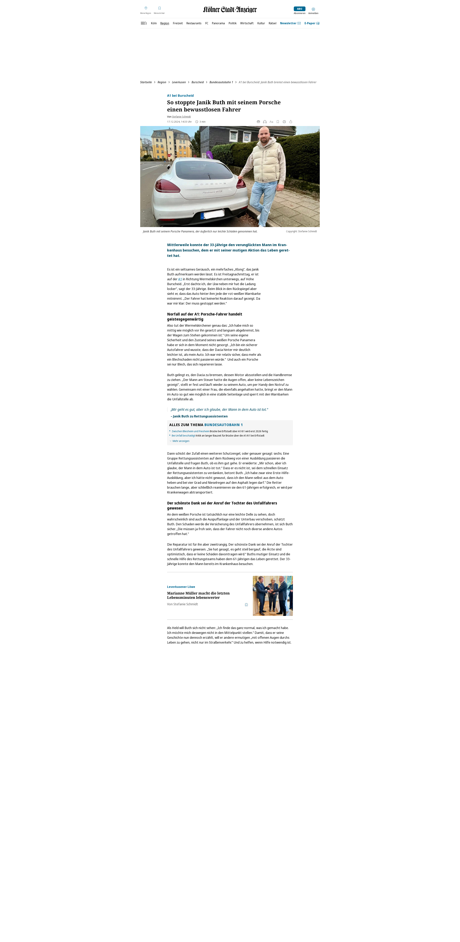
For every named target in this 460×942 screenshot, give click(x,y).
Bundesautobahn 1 (221, 82)
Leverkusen (179, 82)
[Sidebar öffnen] (143, 23)
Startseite (146, 82)
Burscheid (198, 82)
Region (162, 82)
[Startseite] (230, 9)
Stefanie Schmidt (181, 116)
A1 (180, 279)
